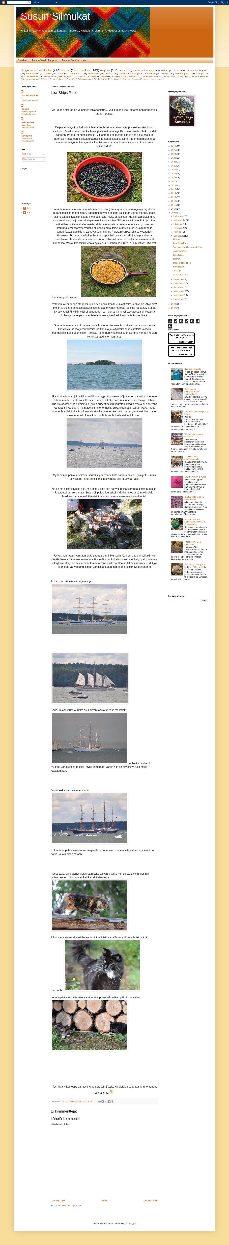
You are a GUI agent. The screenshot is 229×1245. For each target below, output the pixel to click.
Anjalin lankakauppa (143, 70)
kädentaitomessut (151, 76)
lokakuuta (178, 224)
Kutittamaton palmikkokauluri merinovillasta (191, 391)
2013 (173, 197)
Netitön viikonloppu (182, 263)
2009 (173, 213)
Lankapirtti (26, 136)
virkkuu (164, 70)
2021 (173, 166)
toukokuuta (179, 283)
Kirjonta (183, 76)
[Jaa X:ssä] (105, 1101)
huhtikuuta (179, 287)
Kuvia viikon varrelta (29, 101)
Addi (113, 76)
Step (45, 79)
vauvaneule (32, 73)
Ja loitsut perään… (181, 274)
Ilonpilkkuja (178, 255)
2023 (173, 158)
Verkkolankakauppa (129, 73)
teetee (109, 73)
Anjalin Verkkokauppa (44, 60)
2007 (173, 308)
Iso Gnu (25, 109)
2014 (173, 193)
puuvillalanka (58, 79)
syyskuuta (178, 228)
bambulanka (169, 76)
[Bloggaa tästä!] (102, 1101)
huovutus (81, 76)
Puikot (165, 73)
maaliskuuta (179, 291)
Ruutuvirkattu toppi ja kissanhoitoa (194, 498)
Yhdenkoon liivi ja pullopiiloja (192, 543)
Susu (28, 208)
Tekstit (27, 154)
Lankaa (85, 70)
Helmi (104, 76)
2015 (173, 189)
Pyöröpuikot (66, 76)
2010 (173, 209)
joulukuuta (179, 216)
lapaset (93, 76)
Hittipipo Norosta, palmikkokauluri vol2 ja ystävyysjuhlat (194, 521)
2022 (173, 162)
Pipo (206, 70)
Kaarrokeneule (31, 79)
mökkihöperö (182, 73)
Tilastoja (177, 270)
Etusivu (22, 60)
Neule (65, 70)
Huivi (177, 70)
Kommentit (29, 159)
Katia (60, 73)
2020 (173, 170)
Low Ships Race (180, 243)
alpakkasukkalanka (29, 76)
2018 (173, 177)
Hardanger (115, 79)
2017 (173, 181)
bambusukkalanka (200, 76)
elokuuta (178, 232)
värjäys (72, 79)
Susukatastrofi (86, 79)
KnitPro (151, 73)
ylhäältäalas (156, 79)
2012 (173, 201)
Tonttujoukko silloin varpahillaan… (189, 247)
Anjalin (105, 70)
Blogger (132, 1223)
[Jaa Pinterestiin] (112, 1101)
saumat (137, 79)
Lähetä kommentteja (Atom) (68, 1205)
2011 (173, 205)
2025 (173, 150)
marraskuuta (179, 220)
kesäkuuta (178, 279)
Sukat (123, 70)
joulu (48, 73)
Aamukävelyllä (180, 251)
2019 (173, 174)
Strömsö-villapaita (192, 369)
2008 (173, 304)
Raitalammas (27, 122)
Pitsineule (93, 73)
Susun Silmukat (55, 16)
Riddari (145, 79)
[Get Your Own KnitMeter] (181, 343)
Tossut (123, 76)
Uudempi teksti (58, 1201)
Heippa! (176, 239)
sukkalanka (192, 70)
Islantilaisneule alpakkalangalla (191, 458)
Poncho (134, 76)
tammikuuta (179, 299)
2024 (173, 154)
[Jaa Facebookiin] (109, 1101)
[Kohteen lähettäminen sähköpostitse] (99, 1101)
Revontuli (126, 79)
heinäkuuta (179, 236)
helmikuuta (179, 295)
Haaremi (177, 259)
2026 (173, 146)
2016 (173, 185)
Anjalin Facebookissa (74, 60)
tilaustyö (200, 73)
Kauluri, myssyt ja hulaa (195, 477)
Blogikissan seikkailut (36, 70)
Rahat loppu (178, 267)
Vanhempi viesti (150, 1201)
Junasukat (102, 79)
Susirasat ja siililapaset (194, 564)
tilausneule (75, 73)
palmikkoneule (49, 76)
